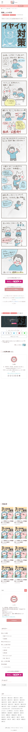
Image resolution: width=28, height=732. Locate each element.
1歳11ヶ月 (4, 702)
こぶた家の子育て (6, 313)
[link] (8, 376)
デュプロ (16, 710)
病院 (18, 717)
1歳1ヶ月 (4, 699)
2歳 (9, 702)
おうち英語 (5, 633)
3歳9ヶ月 (23, 704)
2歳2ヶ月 (15, 702)
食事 (3, 721)
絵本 (9, 719)
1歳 (21, 697)
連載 (13, 719)
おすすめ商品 (22, 706)
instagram (14, 620)
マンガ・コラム (13, 313)
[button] (3, 333)
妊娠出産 (5, 650)
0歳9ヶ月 (16, 697)
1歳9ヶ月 (22, 699)
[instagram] (15, 376)
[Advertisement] (14, 440)
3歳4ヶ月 (17, 704)
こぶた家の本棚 (6, 661)
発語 (22, 717)
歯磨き (13, 717)
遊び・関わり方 (6, 658)
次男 (8, 717)
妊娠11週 (10, 712)
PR (9, 706)
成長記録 (5, 652)
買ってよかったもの (7, 655)
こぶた (14, 364)
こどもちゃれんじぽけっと (16, 708)
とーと (3, 710)
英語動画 (5, 638)
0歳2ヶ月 (10, 697)
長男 (18, 719)
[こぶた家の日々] (14, 2)
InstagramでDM (18, 297)
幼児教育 (5, 664)
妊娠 (21, 710)
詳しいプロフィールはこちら (14, 373)
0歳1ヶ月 (4, 697)
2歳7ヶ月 (4, 704)
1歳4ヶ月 (10, 699)
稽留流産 (4, 719)
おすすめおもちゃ (7, 641)
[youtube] (19, 376)
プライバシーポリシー (15, 727)
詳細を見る (21, 5)
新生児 (3, 717)
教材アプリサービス (7, 636)
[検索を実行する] (25, 590)
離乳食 (23, 719)
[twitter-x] (13, 376)
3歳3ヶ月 (21, 313)
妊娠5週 (4, 712)
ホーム (21, 727)
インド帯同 (9, 710)
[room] (17, 376)
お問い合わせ (7, 727)
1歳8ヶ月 (16, 699)
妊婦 (21, 712)
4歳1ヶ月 (4, 706)
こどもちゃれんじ (7, 667)
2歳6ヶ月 (21, 702)
